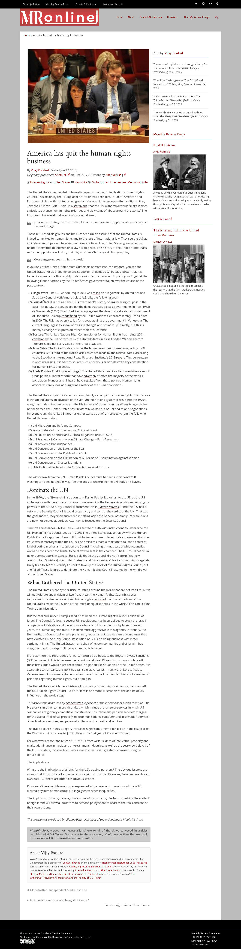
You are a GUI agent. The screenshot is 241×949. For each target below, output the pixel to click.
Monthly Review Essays (169, 134)
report (120, 357)
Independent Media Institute (129, 182)
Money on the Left (113, 4)
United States (61, 182)
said (52, 215)
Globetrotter (100, 182)
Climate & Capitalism (86, 4)
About (131, 17)
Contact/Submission (151, 17)
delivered (63, 634)
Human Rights (39, 182)
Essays (196, 17)
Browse (171, 17)
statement (80, 206)
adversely (90, 376)
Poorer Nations (108, 507)
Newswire (81, 182)
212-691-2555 (202, 944)
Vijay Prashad (40, 170)
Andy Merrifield (161, 151)
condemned (69, 316)
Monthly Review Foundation (206, 933)
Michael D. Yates (162, 241)
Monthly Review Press (57, 4)
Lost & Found (162, 219)
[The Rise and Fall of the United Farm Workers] (178, 264)
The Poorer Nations (111, 870)
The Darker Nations (85, 870)
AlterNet (111, 175)
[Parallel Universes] (179, 172)
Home (119, 17)
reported (100, 599)
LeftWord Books (71, 862)
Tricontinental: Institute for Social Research (124, 862)
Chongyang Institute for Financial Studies (91, 866)
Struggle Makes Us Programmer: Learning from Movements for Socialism (66, 874)
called (96, 293)
